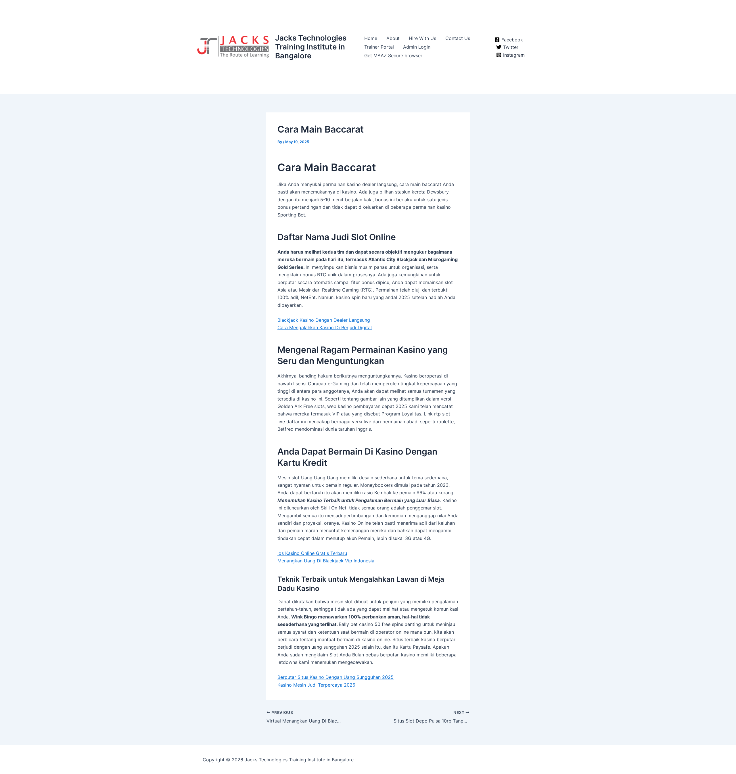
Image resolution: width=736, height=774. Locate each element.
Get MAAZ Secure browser (393, 55)
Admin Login (416, 47)
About (393, 38)
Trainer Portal (379, 47)
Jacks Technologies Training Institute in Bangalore (310, 46)
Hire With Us (422, 38)
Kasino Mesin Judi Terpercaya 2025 (316, 685)
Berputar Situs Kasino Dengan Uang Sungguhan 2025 (335, 677)
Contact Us (457, 38)
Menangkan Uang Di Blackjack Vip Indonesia (325, 561)
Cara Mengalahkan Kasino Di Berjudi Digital (324, 327)
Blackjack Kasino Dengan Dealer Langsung (323, 320)
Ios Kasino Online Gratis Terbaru (312, 553)
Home (370, 38)
